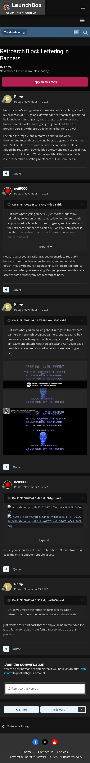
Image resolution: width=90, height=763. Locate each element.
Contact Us (45, 752)
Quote (17, 173)
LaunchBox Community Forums (40, 20)
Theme (27, 752)
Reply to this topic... (24, 688)
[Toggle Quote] (9, 204)
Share (22, 709)
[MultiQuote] (6, 173)
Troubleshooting (38, 71)
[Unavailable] (45, 384)
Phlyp (8, 67)
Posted (31, 101)
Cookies (62, 752)
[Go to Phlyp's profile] (7, 99)
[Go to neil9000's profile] (7, 191)
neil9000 (20, 189)
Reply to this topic (45, 82)
